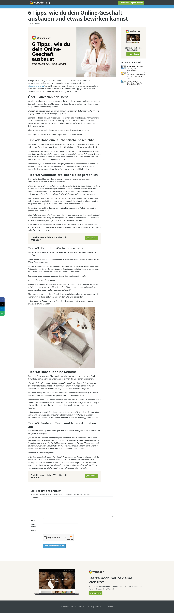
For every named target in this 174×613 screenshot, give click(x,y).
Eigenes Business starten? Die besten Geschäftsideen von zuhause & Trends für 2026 (136, 75)
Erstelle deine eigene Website (131, 3)
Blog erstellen (109, 607)
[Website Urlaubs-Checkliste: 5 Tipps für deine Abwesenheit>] (123, 81)
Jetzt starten (92, 238)
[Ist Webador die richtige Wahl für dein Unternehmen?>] (123, 67)
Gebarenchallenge (36, 86)
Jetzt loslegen (133, 54)
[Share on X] (2, 304)
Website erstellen (77, 607)
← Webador (63, 607)
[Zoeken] (115, 3)
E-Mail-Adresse (34, 525)
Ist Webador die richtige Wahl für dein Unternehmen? (135, 68)
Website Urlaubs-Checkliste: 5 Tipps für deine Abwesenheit (134, 83)
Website (33, 531)
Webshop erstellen (94, 607)
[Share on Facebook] (2, 299)
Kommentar (35, 498)
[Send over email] (2, 313)
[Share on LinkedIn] (2, 308)
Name (33, 520)
